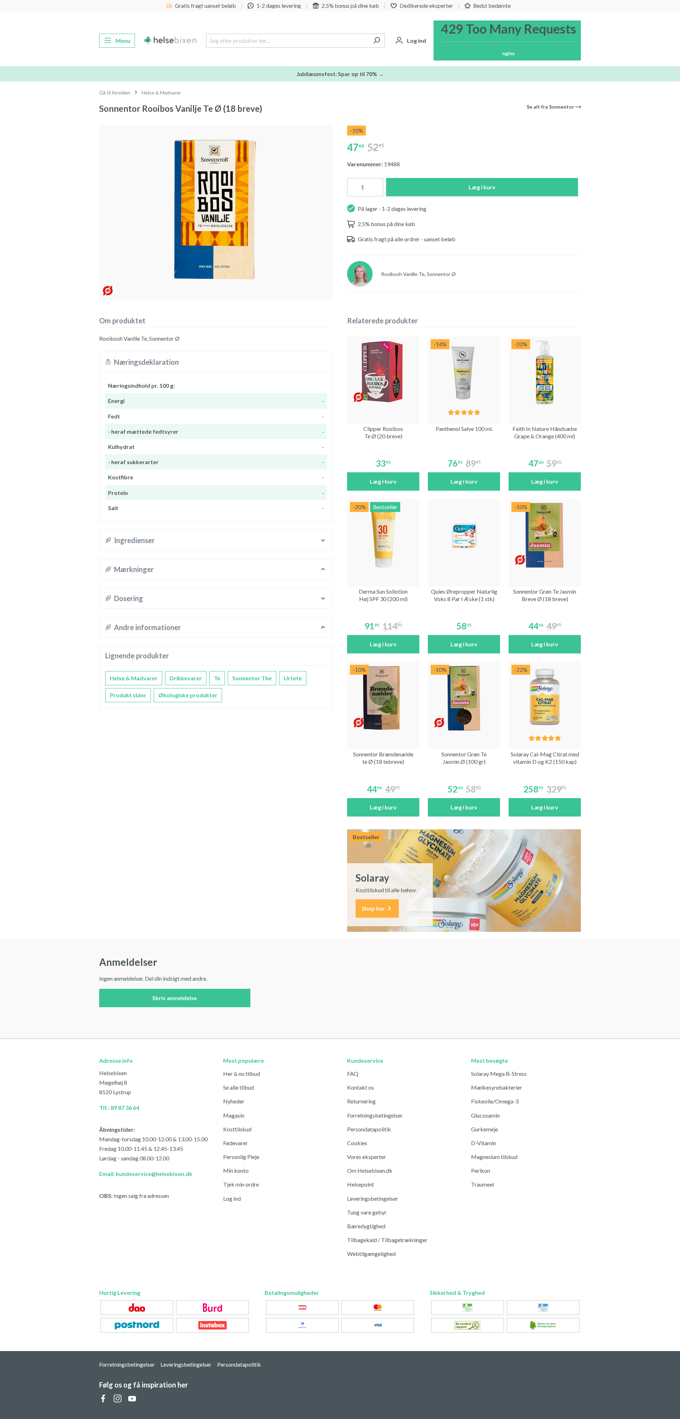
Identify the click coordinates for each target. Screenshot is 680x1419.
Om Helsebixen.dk (369, 1170)
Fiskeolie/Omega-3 (494, 1101)
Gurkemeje (484, 1129)
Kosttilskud (237, 1129)
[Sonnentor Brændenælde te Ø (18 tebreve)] (383, 698)
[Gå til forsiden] (170, 40)
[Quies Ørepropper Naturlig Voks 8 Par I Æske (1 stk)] (464, 535)
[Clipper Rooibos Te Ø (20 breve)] (383, 372)
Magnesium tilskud (494, 1156)
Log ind (232, 1198)
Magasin (233, 1115)
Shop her (374, 908)
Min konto (236, 1170)
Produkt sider (128, 695)
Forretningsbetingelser (375, 1115)
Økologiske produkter (187, 695)
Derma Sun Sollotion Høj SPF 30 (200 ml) (383, 595)
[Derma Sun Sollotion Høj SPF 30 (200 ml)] (383, 535)
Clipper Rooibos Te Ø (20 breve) (383, 432)
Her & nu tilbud (241, 1073)
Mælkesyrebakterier (496, 1087)
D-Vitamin (483, 1143)
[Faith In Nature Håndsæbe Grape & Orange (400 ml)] (544, 372)
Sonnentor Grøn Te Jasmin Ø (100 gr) (464, 758)
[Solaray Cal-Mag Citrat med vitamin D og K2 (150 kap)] (544, 698)
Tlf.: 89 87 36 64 (119, 1107)
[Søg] (376, 41)
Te (217, 678)
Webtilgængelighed (371, 1253)
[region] (216, 210)
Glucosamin (485, 1115)
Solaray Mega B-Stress (499, 1073)
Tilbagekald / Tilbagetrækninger (387, 1239)
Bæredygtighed (366, 1226)
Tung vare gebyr (367, 1212)
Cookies (357, 1143)
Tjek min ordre (241, 1184)
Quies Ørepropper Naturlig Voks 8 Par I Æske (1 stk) (464, 595)
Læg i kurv (482, 187)
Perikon (480, 1170)
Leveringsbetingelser (372, 1198)
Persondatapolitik (369, 1129)
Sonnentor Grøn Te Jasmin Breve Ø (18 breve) (544, 595)
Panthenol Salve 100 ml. (464, 428)
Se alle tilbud (238, 1087)
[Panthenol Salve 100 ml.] (464, 372)
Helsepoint (360, 1184)
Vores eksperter (366, 1156)
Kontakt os (360, 1087)
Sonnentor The (252, 678)
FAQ (352, 1073)
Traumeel (482, 1184)
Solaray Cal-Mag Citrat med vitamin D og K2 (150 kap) (545, 758)
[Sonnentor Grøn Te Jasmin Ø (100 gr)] (464, 698)
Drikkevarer (186, 678)
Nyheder (233, 1101)
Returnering (361, 1101)
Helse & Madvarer (134, 678)
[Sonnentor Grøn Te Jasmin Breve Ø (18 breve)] (544, 535)
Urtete (293, 678)
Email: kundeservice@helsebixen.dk (145, 1173)
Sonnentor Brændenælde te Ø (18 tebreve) (383, 758)
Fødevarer (235, 1143)
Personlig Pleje (241, 1156)
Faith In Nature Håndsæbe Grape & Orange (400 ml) (544, 432)
